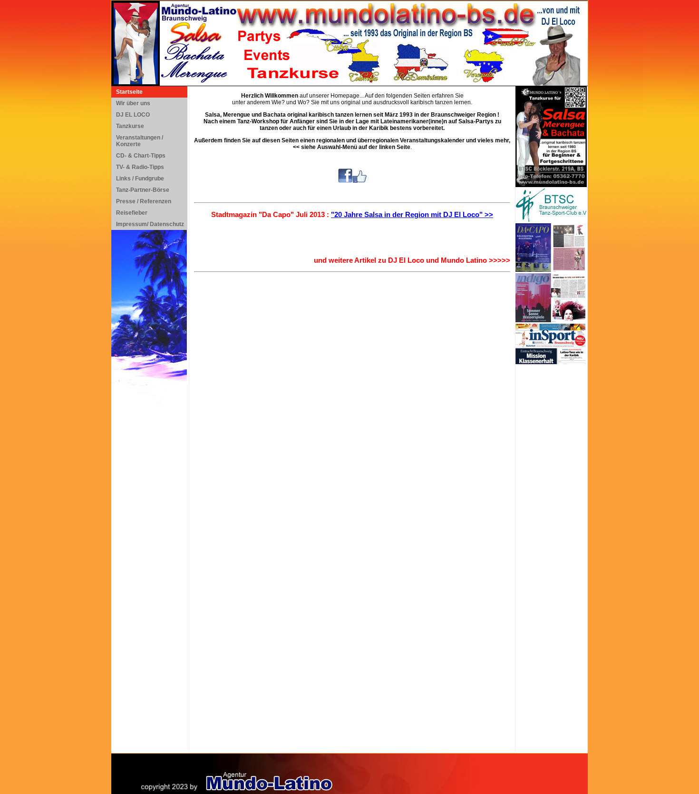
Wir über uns (133, 103)
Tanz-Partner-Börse (142, 190)
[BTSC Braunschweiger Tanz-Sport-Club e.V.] (551, 220)
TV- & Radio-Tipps (140, 167)
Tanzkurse (130, 126)
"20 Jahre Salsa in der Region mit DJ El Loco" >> (412, 214)
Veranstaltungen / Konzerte (139, 141)
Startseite (129, 92)
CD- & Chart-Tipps (140, 155)
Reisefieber (131, 212)
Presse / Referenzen (143, 201)
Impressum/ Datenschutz (150, 224)
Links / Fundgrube (140, 178)
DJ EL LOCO (133, 114)
